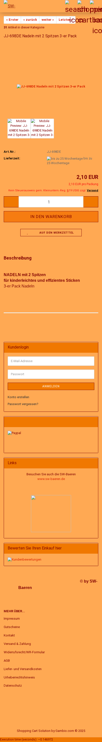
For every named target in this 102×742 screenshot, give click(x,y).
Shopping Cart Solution (34, 731)
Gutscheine (12, 627)
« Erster (12, 20)
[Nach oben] (88, 734)
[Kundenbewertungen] (24, 559)
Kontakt (9, 635)
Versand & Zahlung (17, 644)
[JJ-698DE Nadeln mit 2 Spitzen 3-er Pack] (51, 80)
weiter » (48, 20)
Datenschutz (13, 685)
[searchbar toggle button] (71, 6)
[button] (11, 201)
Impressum (12, 618)
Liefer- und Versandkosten (23, 669)
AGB (7, 660)
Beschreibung (18, 258)
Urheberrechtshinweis (19, 677)
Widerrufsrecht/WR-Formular (24, 652)
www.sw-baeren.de (51, 479)
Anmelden (51, 386)
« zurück (30, 20)
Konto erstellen (18, 397)
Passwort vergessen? (23, 404)
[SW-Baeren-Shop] (10, 6)
